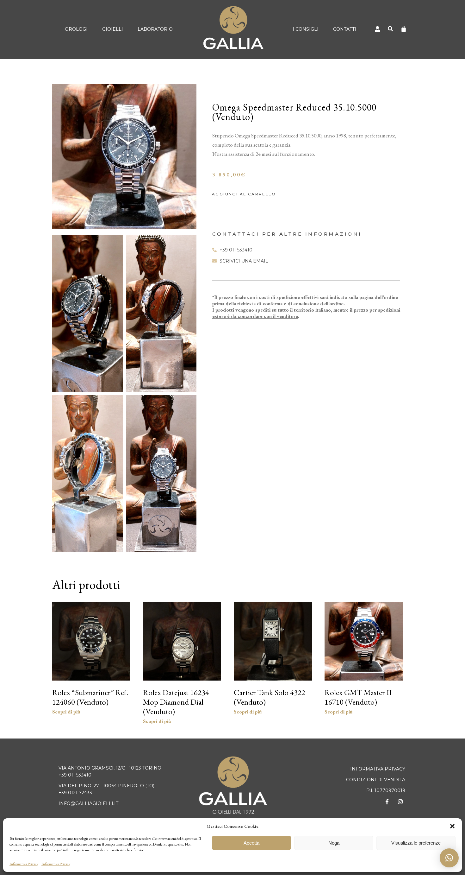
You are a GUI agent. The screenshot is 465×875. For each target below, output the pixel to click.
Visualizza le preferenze (416, 843)
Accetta (251, 843)
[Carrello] (403, 28)
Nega (333, 843)
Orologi (76, 29)
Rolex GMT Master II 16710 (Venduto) (358, 697)
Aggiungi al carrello (244, 194)
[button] (452, 826)
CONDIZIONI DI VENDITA (375, 780)
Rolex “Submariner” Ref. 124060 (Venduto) (90, 697)
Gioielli (112, 29)
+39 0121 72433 (75, 793)
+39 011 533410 (75, 775)
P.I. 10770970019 (385, 790)
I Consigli (306, 29)
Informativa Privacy (23, 863)
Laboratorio (155, 29)
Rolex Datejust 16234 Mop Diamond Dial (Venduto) (176, 701)
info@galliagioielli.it (88, 803)
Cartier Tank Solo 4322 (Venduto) (269, 697)
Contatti (344, 29)
